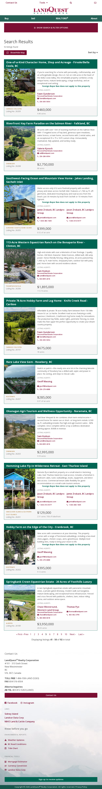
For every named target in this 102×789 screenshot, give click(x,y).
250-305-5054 (44, 101)
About (94, 18)
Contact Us (11, 2)
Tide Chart (12, 748)
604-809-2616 (44, 279)
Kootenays (10, 396)
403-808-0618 (44, 618)
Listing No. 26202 (13, 569)
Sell (33, 18)
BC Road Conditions (16, 744)
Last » (81, 634)
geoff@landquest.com (47, 386)
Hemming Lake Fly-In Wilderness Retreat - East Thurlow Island (47, 466)
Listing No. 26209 (13, 111)
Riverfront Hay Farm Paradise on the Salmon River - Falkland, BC (48, 123)
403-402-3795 (74, 615)
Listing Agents (43, 90)
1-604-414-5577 (75, 221)
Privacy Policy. (81, 787)
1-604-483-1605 (45, 221)
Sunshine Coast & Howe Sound (19, 228)
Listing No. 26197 (13, 349)
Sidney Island (11, 713)
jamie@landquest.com (47, 218)
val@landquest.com (46, 153)
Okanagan (10, 164)
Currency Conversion (17, 765)
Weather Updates (15, 740)
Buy (6, 18)
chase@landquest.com (47, 615)
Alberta (9, 623)
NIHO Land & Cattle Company (20, 721)
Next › (73, 634)
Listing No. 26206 (13, 288)
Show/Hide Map (17, 52)
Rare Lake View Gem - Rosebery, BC (29, 362)
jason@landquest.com (77, 218)
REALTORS (62, 18)
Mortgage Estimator (17, 761)
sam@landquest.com (47, 276)
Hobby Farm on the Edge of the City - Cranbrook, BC (39, 527)
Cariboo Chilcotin (14, 109)
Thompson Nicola (13, 286)
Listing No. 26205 (13, 230)
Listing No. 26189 (13, 625)
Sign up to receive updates (51, 779)
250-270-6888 (44, 389)
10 (66, 634)
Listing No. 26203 (13, 454)
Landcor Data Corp (14, 717)
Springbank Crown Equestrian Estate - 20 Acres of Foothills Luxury (49, 581)
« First (19, 634)
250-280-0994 (44, 156)
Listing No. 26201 (13, 517)
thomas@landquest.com (78, 611)
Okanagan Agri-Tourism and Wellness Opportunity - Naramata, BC (49, 411)
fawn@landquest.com (47, 98)
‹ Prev (25, 634)
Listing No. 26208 (13, 166)
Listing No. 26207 (13, 399)
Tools (42, 2)
